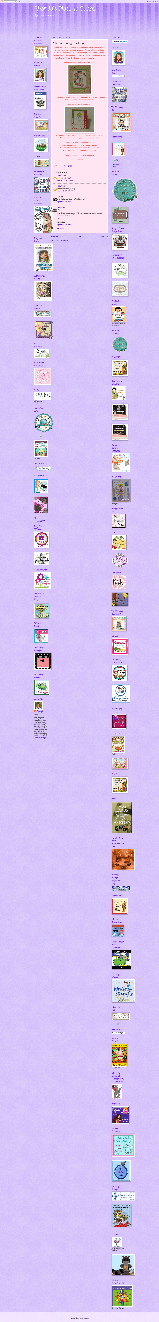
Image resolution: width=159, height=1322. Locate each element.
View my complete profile (40, 738)
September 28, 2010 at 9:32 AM (65, 225)
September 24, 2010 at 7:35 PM (65, 191)
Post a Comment (60, 228)
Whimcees (60, 207)
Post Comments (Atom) (62, 241)
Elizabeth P (60, 176)
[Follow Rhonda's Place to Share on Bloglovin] (120, 42)
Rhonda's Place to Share (64, 9)
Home (80, 236)
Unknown (60, 186)
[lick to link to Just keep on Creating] (119, 400)
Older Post (104, 236)
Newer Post (55, 236)
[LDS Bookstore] (39, 475)
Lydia (59, 197)
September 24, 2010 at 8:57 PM (65, 202)
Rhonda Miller (40, 711)
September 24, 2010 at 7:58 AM (65, 181)
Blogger (87, 1318)
